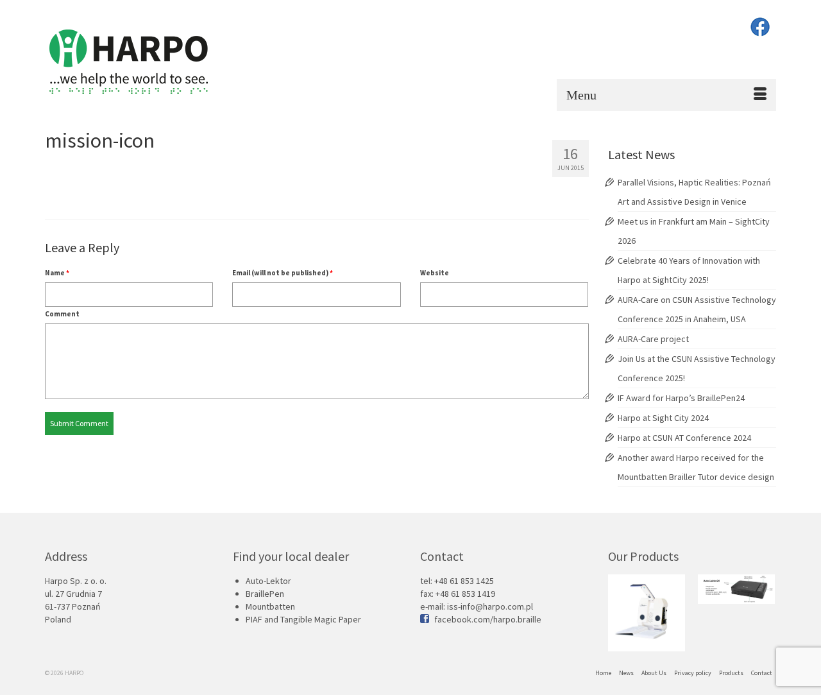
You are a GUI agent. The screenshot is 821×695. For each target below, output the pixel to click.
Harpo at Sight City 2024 (663, 418)
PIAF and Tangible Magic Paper (303, 619)
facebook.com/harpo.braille (487, 619)
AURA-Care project (653, 339)
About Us (653, 673)
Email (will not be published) (282, 272)
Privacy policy (692, 673)
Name (57, 272)
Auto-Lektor (268, 581)
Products (731, 673)
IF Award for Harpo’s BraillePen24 (681, 398)
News (626, 673)
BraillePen (265, 593)
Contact (761, 673)
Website (434, 272)
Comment (62, 313)
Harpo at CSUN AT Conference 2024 (684, 437)
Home (603, 673)
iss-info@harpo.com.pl (490, 606)
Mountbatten (270, 606)
